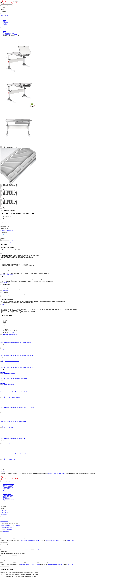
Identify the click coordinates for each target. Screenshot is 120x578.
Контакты (5, 24)
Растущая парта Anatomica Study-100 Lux (24, 355)
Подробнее (2, 346)
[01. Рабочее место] (4, 253)
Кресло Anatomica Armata (20, 421)
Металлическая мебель (8, 495)
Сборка (10, 241)
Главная (4, 21)
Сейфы (4, 491)
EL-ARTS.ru (9, 529)
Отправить (15, 555)
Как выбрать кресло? (13, 240)
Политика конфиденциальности (7, 527)
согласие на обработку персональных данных (29, 540)
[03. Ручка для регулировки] (6, 274)
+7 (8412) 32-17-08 (4, 15)
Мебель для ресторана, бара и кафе (10, 489)
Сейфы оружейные (7, 494)
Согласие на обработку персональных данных (10, 525)
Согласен (2, 475)
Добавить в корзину (4, 240)
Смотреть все (11, 332)
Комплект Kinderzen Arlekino (21, 391)
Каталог (4, 20)
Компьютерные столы (7, 496)
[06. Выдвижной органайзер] (6, 296)
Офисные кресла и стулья (8, 484)
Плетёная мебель (6, 498)
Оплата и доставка (4, 241)
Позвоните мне (3, 17)
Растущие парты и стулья (8, 33)
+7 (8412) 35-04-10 (4, 518)
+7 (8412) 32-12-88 (4, 521)
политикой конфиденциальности (53, 540)
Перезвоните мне (4, 542)
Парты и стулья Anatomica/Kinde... (7, 342)
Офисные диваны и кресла (8, 487)
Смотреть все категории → (9, 501)
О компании (5, 22)
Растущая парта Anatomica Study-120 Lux (24, 367)
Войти (33, 549)
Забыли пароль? (27, 549)
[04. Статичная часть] (5, 282)
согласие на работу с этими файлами (56, 473)
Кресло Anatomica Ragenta (20, 438)
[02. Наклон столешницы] (6, 259)
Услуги (4, 23)
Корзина (2, 27)
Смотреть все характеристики (6, 230)
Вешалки (5, 497)
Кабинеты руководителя (8, 485)
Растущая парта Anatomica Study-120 (23, 342)
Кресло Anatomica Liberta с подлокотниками (24, 407)
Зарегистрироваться (39, 549)
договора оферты (70, 540)
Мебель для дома (6, 488)
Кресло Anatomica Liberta (20, 453)
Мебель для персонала (7, 486)
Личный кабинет (4, 26)
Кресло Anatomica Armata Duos (21, 466)
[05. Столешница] (4, 290)
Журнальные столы (7, 490)
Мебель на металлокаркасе (8, 500)
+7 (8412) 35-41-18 (4, 512)
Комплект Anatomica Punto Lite (21, 378)
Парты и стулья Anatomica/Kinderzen (10, 34)
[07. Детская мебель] (5, 304)
